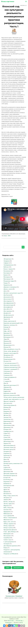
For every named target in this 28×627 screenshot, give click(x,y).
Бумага (6, 275)
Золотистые (7, 419)
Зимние (6, 499)
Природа (6, 491)
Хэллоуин (6, 543)
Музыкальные (8, 345)
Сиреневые (7, 439)
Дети (5, 291)
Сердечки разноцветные (11, 367)
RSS (9, 235)
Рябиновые (7, 513)
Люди (5, 339)
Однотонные (7, 425)
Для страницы (8, 311)
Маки (5, 459)
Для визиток (7, 297)
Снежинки (7, 375)
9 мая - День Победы (10, 531)
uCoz (21, 622)
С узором (6, 381)
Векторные (7, 277)
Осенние (6, 509)
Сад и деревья (8, 515)
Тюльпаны (7, 469)
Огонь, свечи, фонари (10, 351)
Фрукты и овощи (8, 401)
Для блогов (7, 295)
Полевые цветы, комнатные (12, 463)
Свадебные (7, 537)
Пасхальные (7, 535)
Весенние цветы (8, 449)
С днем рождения (9, 541)
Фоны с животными (9, 517)
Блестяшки (7, 273)
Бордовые (6, 411)
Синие (5, 437)
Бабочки (6, 267)
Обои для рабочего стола (11, 349)
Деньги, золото (8, 289)
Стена (5, 379)
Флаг (5, 383)
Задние (6, 319)
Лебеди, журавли (8, 523)
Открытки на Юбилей (10, 553)
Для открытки (8, 301)
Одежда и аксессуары (10, 353)
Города (5, 283)
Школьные (7, 389)
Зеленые (6, 417)
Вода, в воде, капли (9, 495)
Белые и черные (8, 269)
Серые (5, 433)
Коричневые (7, 421)
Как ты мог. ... (11, 620)
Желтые (6, 415)
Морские (6, 505)
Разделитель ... (9, 622)
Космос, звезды (8, 501)
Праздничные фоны (9, 529)
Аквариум (6, 261)
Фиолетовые (7, 441)
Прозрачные (7, 355)
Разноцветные (8, 485)
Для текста (7, 403)
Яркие (5, 489)
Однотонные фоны (9, 405)
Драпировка (7, 317)
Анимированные (8, 265)
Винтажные (7, 279)
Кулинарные (7, 337)
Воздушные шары (9, 281)
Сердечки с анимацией (10, 369)
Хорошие (6, 387)
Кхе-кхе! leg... (19, 620)
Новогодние (7, 533)
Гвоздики (6, 451)
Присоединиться (18, 567)
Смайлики (6, 373)
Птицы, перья (7, 525)
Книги (5, 329)
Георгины (6, 453)
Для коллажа (7, 299)
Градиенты (7, 285)
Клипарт (6, 327)
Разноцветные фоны (9, 475)
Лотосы (6, 457)
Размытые (6, 483)
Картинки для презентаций (11, 323)
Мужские (6, 343)
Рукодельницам (8, 359)
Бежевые (6, 407)
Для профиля (7, 307)
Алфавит (6, 263)
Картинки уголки (9, 393)
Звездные (6, 497)
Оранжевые (7, 427)
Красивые (6, 333)
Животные (7, 519)
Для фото (6, 313)
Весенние (6, 493)
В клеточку (7, 479)
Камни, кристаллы (9, 321)
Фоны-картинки (7, 1)
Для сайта (6, 309)
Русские (6, 361)
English (6, 391)
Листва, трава (8, 503)
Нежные (6, 347)
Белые (5, 409)
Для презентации (8, 305)
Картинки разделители (10, 395)
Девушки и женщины (10, 287)
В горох (6, 477)
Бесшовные (7, 271)
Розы (5, 465)
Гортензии (6, 455)
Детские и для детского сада (12, 293)
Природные (7, 511)
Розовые (6, 429)
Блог (5, 235)
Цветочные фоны (9, 445)
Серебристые (7, 431)
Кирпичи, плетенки (9, 325)
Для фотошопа (8, 315)
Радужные (6, 481)
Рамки (5, 547)
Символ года (7, 539)
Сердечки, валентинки (10, 365)
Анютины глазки (8, 447)
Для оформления (8, 303)
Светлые (6, 435)
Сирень (6, 467)
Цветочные (7, 471)
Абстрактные (7, 259)
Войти (7, 567)
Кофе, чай (6, 331)
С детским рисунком (9, 363)
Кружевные (7, 335)
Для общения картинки (10, 545)
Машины (6, 341)
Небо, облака (7, 507)
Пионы (6, 461)
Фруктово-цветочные (10, 385)
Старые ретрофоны (9, 377)
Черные (6, 443)
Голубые (6, 413)
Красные (6, 423)
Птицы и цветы (8, 527)
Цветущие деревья (9, 473)
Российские (7, 357)
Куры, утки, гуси (8, 521)
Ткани (5, 487)
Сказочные (7, 371)
